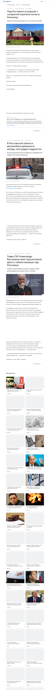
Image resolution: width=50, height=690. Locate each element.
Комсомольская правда (19, 8)
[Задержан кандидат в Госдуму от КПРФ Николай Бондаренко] (15, 522)
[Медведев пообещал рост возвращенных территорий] (35, 580)
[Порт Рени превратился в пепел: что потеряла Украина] (35, 502)
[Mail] (4, 1)
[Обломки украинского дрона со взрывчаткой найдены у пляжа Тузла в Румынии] (35, 619)
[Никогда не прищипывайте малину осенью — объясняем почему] (35, 561)
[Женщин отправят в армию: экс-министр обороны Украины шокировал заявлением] (35, 541)
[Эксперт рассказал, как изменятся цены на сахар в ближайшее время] (35, 425)
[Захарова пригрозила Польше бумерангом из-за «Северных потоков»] (35, 677)
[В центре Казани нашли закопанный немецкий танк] (35, 444)
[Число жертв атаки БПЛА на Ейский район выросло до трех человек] (15, 580)
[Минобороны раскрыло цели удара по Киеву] (15, 658)
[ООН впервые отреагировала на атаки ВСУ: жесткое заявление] (35, 463)
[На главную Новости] (8, 1)
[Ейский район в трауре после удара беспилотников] (15, 483)
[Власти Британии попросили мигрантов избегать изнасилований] (15, 677)
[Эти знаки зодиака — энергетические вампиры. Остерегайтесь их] (15, 638)
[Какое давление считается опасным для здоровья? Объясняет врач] (15, 444)
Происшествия (29, 8)
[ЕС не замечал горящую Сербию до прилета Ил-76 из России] (15, 502)
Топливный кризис (26, 4)
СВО (18, 4)
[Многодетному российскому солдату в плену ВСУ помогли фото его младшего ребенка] (35, 405)
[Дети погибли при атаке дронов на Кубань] (35, 386)
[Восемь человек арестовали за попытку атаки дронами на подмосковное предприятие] (15, 405)
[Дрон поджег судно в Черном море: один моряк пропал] (15, 541)
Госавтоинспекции (12, 188)
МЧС (13, 54)
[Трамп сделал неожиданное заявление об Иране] (35, 599)
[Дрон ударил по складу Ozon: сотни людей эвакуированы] (35, 483)
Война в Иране (11, 4)
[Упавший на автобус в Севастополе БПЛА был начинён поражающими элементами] (35, 658)
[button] (25, 34)
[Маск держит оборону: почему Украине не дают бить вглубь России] (15, 599)
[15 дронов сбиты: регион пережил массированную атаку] (15, 463)
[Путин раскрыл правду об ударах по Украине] (35, 522)
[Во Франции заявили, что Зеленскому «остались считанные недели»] (15, 561)
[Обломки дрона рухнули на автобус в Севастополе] (15, 619)
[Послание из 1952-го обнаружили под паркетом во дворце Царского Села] (15, 425)
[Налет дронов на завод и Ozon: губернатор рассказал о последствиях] (15, 386)
